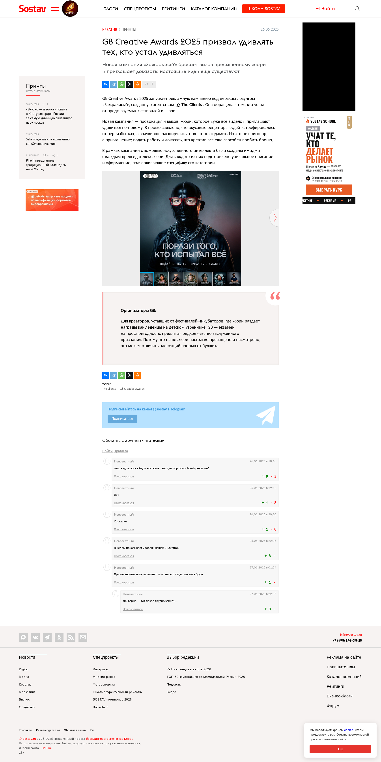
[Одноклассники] (137, 84)
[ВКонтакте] (105, 84)
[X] (129, 84)
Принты (36, 86)
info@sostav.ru (351, 635)
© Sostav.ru (27, 739)
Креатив (25, 684)
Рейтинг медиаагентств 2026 (189, 669)
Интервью (100, 669)
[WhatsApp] (121, 84)
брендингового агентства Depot (109, 739)
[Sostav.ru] (34, 8)
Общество (27, 707)
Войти (107, 451)
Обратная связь (75, 730)
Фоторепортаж (104, 684)
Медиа (24, 676)
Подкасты (174, 684)
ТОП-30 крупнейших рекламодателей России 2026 (206, 676)
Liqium (46, 748)
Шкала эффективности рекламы (118, 692)
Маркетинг (27, 692)
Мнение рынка (104, 676)
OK (340, 749)
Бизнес (24, 699)
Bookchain (100, 707)
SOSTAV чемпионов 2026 (112, 699)
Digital (23, 669)
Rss (92, 730)
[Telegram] (113, 84)
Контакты (25, 730)
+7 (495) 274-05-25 (347, 640)
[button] (274, 174)
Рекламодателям (48, 730)
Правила (121, 451)
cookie (348, 730)
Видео (171, 692)
